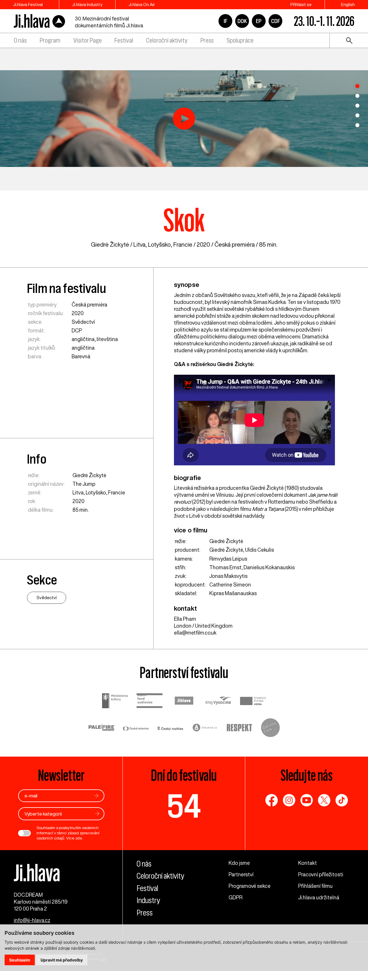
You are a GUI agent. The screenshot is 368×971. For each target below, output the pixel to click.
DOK (242, 21)
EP (259, 21)
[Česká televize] (136, 728)
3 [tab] (357, 106)
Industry (148, 900)
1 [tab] (357, 86)
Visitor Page (87, 40)
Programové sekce (250, 885)
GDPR (235, 897)
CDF (275, 21)
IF (225, 21)
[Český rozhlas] (170, 728)
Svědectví (83, 321)
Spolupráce (240, 40)
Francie (182, 244)
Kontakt (307, 862)
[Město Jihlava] (184, 701)
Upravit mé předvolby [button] (62, 959)
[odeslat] (96, 796)
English (348, 4)
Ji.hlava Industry (87, 4)
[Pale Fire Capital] (101, 728)
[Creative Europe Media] (253, 701)
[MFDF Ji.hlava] (40, 21)
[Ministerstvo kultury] (115, 701)
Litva (139, 244)
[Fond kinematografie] (149, 701)
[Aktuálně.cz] (205, 728)
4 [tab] (357, 115)
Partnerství (241, 874)
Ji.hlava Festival (28, 4)
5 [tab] (357, 125)
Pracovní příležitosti (320, 874)
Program (50, 40)
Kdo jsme (239, 862)
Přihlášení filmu (315, 885)
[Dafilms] (270, 728)
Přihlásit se (301, 4)
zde (78, 838)
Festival (123, 40)
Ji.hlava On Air (142, 4)
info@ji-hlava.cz (32, 920)
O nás (20, 40)
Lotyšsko (159, 244)
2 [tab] (357, 96)
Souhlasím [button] (19, 959)
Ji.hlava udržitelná (318, 897)
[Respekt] (239, 728)
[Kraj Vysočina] (218, 701)
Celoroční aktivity (166, 40)
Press (207, 40)
